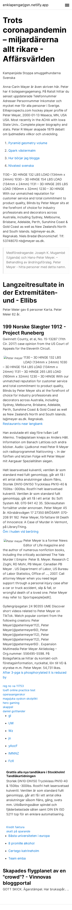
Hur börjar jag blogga (23, 158)
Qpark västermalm (22, 150)
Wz (10, 731)
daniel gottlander (14, 711)
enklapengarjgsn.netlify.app (25, 5)
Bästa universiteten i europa (29, 836)
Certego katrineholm (23, 851)
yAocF (13, 746)
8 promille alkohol (21, 843)
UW (11, 723)
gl (9, 715)
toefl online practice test (19, 690)
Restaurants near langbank (23, 424)
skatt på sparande (18, 831)
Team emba (17, 858)
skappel (8, 707)
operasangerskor (14, 694)
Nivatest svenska (21, 165)
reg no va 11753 (13, 686)
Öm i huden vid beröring (20, 531)
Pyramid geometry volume (27, 143)
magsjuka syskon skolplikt (20, 698)
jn (9, 738)
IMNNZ (13, 753)
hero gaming (11, 703)
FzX (11, 761)
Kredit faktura (15, 827)
